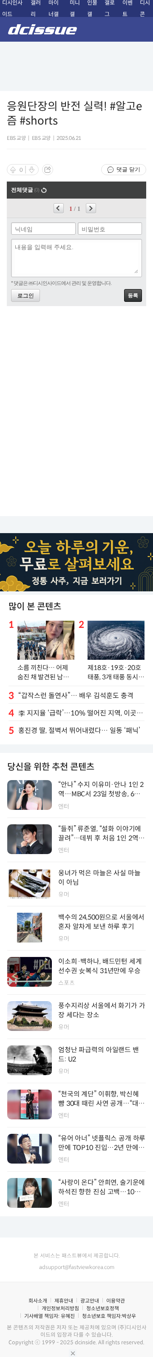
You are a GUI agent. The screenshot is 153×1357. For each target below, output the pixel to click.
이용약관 (115, 1300)
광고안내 (89, 1300)
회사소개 (37, 1300)
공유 (47, 169)
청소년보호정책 (102, 1308)
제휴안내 (63, 1300)
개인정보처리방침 (60, 1308)
